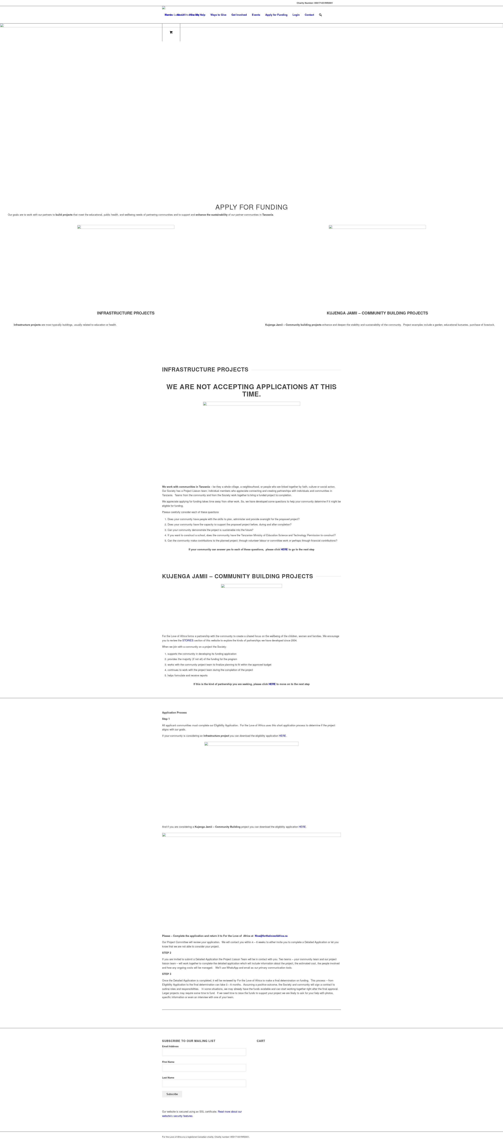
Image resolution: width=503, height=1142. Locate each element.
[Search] (320, 14)
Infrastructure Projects (125, 313)
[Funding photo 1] (125, 264)
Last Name (168, 1077)
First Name (168, 1062)
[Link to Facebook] (338, 3)
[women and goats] (377, 264)
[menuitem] (168, 14)
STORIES (188, 640)
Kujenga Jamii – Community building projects (377, 313)
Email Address (170, 1046)
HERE (284, 549)
